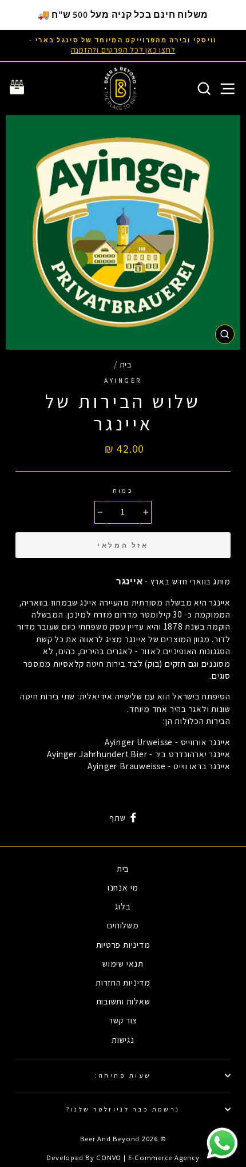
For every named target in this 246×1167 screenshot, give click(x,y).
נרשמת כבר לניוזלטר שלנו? (123, 1109)
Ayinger (122, 380)
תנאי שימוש (123, 963)
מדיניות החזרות (123, 982)
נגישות (123, 1039)
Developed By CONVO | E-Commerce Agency (122, 1157)
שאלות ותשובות (123, 1001)
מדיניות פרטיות (123, 944)
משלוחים (122, 925)
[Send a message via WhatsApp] (222, 1143)
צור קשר (123, 1020)
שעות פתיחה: (123, 1075)
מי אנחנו (123, 887)
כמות (123, 490)
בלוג (122, 906)
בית (126, 364)
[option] (123, 45)
